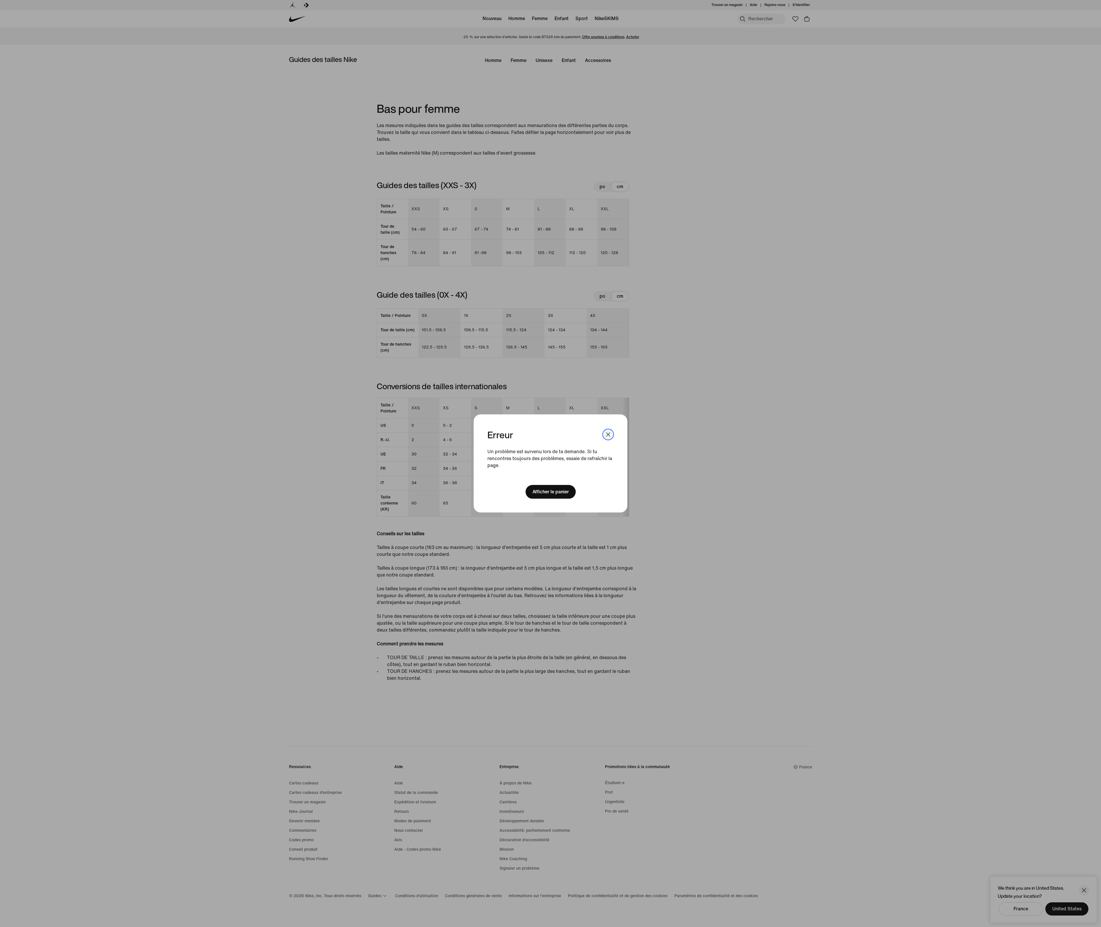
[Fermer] (608, 434)
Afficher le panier (550, 491)
